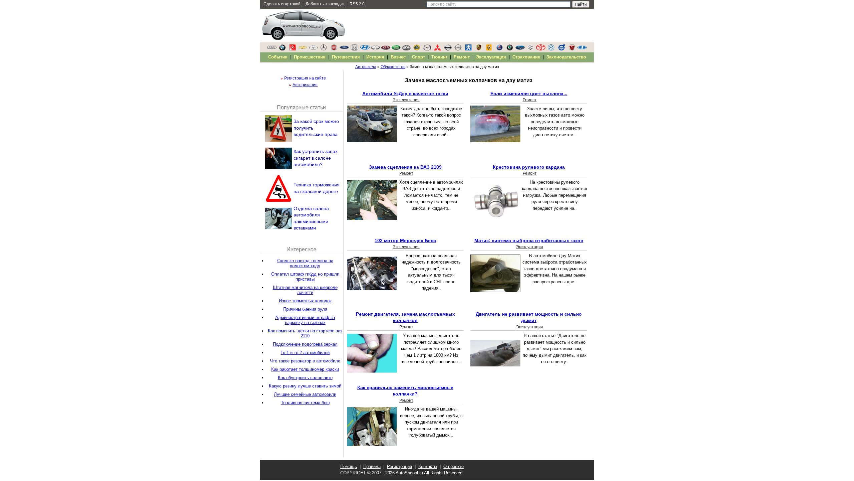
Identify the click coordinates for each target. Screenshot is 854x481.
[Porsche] (478, 49)
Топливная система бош (305, 402)
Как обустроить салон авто (305, 377)
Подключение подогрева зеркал (305, 344)
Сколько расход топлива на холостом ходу (305, 263)
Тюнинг (439, 56)
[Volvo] (561, 49)
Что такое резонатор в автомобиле (305, 360)
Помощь (348, 466)
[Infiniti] (375, 49)
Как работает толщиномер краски (305, 369)
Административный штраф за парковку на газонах (305, 320)
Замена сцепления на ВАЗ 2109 (405, 167)
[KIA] (385, 49)
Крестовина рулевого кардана (529, 167)
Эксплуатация (406, 100)
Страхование (526, 56)
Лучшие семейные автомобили (305, 394)
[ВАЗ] (582, 49)
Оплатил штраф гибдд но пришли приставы (305, 277)
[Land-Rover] (396, 49)
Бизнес (398, 56)
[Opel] (458, 49)
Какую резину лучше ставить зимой (305, 385)
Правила (372, 466)
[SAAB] (499, 49)
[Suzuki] (530, 49)
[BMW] (282, 49)
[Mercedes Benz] (323, 49)
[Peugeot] (468, 49)
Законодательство (566, 56)
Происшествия (310, 56)
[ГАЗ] (571, 49)
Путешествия (346, 56)
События (278, 56)
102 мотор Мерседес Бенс (405, 240)
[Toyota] (540, 49)
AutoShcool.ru (409, 472)
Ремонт (530, 100)
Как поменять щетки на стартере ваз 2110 (305, 333)
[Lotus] (416, 49)
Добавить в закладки (325, 4)
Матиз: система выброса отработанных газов (528, 240)
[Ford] (344, 49)
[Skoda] (509, 49)
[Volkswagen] (551, 49)
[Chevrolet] (303, 49)
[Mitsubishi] (437, 49)
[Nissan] (447, 49)
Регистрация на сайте (305, 78)
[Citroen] (292, 49)
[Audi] (272, 49)
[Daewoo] (313, 49)
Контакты (427, 466)
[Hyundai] (365, 49)
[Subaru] (520, 49)
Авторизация (305, 85)
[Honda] (354, 49)
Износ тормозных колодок (305, 300)
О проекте (453, 466)
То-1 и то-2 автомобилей (305, 352)
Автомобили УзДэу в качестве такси (405, 93)
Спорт (418, 56)
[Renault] (489, 49)
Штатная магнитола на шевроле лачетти (305, 290)
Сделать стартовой (282, 4)
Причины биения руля (305, 309)
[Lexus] (406, 49)
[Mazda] (427, 49)
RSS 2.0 (357, 4)
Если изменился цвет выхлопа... (528, 93)
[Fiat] (334, 49)
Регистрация (399, 466)
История (375, 56)
